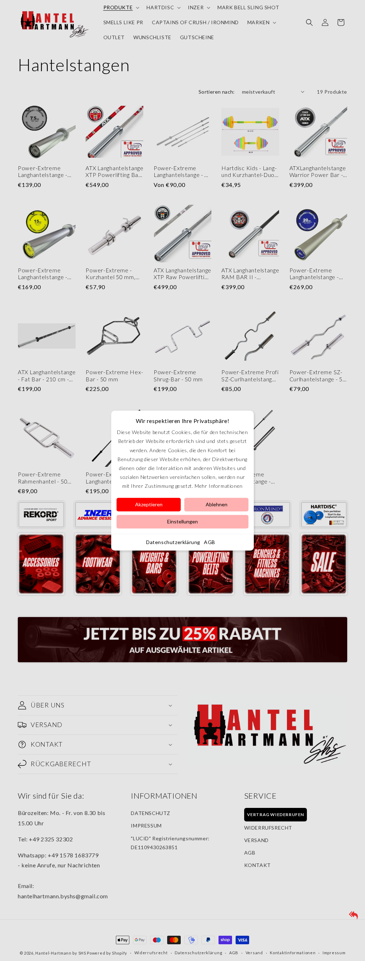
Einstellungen (182, 521)
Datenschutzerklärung (173, 542)
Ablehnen (216, 504)
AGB (209, 542)
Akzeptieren (149, 504)
